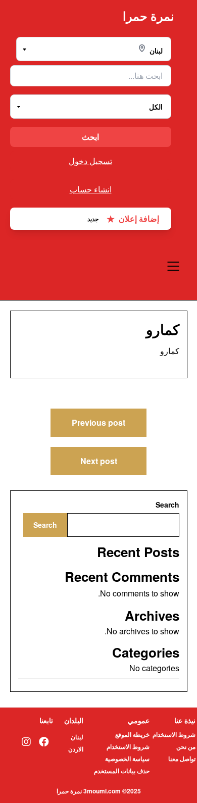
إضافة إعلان (123, 218)
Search (167, 504)
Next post (98, 461)
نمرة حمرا (148, 16)
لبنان (77, 736)
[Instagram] (26, 741)
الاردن (75, 749)
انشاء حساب (91, 189)
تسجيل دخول (90, 161)
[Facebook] (44, 741)
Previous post (98, 422)
